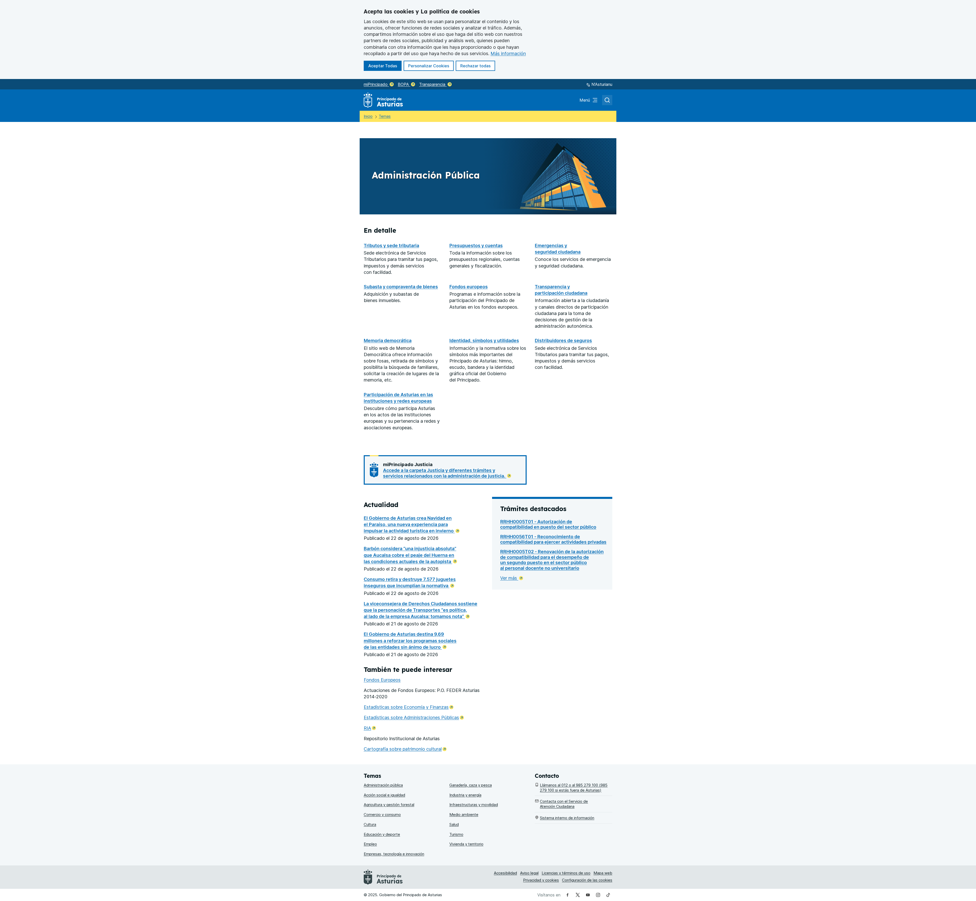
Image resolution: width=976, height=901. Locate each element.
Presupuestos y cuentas (476, 245)
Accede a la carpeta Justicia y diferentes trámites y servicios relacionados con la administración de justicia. (444, 473)
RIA (370, 728)
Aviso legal (529, 873)
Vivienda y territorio (466, 844)
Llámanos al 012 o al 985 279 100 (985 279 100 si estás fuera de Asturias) (573, 788)
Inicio (368, 116)
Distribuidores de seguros (563, 340)
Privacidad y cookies (541, 880)
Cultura (370, 824)
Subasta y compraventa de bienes (401, 286)
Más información (508, 53)
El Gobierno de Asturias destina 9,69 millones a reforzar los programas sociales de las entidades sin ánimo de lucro (410, 640)
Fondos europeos (468, 286)
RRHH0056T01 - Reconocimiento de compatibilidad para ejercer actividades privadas (553, 539)
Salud (454, 824)
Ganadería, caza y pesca (470, 785)
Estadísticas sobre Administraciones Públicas (414, 717)
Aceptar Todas (385, 65)
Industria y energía (465, 795)
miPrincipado (376, 84)
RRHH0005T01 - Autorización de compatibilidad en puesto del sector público (548, 524)
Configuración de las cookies (587, 880)
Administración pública (383, 785)
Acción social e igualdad (384, 795)
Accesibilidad (505, 873)
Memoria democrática (387, 340)
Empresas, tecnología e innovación (394, 853)
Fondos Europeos (382, 680)
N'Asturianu (601, 84)
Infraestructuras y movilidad (473, 804)
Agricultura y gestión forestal (389, 804)
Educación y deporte (382, 834)
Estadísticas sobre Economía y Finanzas (408, 707)
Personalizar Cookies (428, 65)
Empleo (370, 844)
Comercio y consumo (382, 814)
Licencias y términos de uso (566, 873)
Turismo (456, 834)
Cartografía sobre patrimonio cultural (405, 749)
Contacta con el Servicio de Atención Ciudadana (564, 804)
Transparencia (433, 84)
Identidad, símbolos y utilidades (484, 340)
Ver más (509, 578)
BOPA (404, 84)
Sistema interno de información (567, 817)
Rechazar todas (477, 65)
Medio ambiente (463, 814)
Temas (385, 116)
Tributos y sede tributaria (391, 245)
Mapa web (602, 873)
